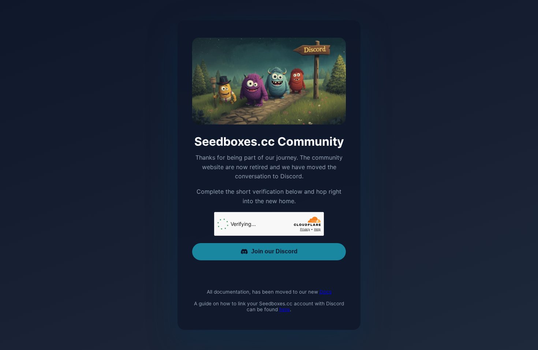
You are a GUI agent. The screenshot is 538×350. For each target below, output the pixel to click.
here (284, 309)
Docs (326, 292)
